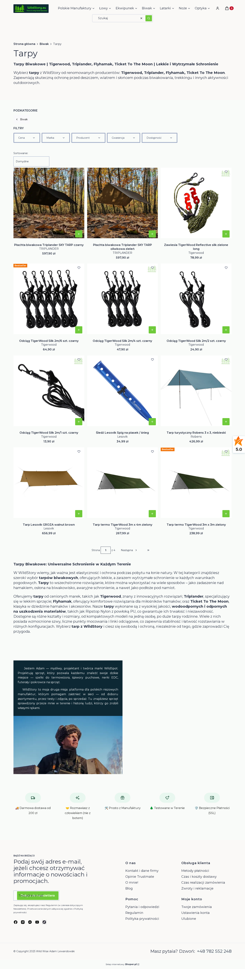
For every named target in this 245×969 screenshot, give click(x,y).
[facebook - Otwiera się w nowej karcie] (15, 922)
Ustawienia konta (195, 913)
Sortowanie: (20, 153)
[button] (148, 18)
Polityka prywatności (142, 919)
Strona (96, 550)
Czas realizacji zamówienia (203, 883)
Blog (129, 888)
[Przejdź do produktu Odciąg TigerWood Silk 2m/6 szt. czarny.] (48, 298)
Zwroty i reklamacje (197, 888)
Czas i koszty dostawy (199, 877)
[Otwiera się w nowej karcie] (44, 922)
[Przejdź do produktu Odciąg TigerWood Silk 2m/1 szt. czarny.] (48, 390)
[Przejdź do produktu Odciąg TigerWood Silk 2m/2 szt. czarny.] (196, 298)
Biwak (44, 44)
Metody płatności (195, 871)
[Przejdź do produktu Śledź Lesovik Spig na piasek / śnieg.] (122, 390)
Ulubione (188, 919)
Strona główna (24, 44)
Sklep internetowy (121, 964)
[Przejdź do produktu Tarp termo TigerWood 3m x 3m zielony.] (196, 482)
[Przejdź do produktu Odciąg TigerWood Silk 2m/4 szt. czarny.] (122, 298)
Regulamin (134, 913)
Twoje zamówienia (196, 907)
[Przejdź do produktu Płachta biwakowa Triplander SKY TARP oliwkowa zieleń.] (122, 202)
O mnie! (131, 883)
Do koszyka (78, 234)
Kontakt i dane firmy (142, 871)
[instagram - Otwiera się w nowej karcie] (23, 922)
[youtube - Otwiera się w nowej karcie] (37, 922)
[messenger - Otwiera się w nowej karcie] (30, 922)
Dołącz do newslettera (38, 895)
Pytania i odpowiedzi (142, 907)
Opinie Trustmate (139, 877)
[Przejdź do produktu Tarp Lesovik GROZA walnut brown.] (48, 482)
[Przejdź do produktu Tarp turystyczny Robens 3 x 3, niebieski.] (196, 390)
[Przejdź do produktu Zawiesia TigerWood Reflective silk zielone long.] (196, 202)
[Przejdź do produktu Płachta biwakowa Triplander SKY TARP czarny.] (48, 202)
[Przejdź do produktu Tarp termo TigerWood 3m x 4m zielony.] (122, 482)
